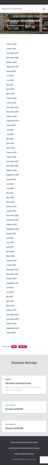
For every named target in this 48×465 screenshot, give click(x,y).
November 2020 (12, 319)
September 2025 (12, 67)
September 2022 (12, 229)
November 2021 (12, 274)
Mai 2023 (9, 193)
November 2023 (12, 166)
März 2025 (10, 94)
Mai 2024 (9, 139)
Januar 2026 (11, 49)
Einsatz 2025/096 (14, 428)
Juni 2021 (10, 292)
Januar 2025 (11, 103)
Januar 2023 (11, 211)
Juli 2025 (9, 76)
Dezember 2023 (12, 161)
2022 (14, 346)
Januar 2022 (11, 265)
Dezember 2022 (12, 215)
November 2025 (12, 58)
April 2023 (10, 197)
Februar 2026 (11, 44)
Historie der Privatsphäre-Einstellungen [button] (24, 448)
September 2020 (12, 328)
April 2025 (10, 89)
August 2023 (11, 179)
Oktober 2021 (11, 279)
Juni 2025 (10, 80)
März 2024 (10, 148)
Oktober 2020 (11, 324)
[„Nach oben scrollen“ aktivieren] (43, 460)
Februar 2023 (11, 206)
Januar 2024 (11, 157)
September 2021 (12, 283)
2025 (7, 405)
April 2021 (10, 301)
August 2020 (11, 333)
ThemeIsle (32, 459)
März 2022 (10, 256)
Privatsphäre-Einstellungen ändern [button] (24, 442)
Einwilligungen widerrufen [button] (24, 454)
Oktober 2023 (11, 170)
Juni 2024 (10, 134)
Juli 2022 (9, 238)
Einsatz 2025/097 (14, 409)
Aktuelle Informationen (18, 383)
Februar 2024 (11, 152)
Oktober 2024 (11, 116)
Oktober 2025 (11, 62)
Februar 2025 (11, 98)
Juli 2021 (9, 288)
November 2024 (12, 112)
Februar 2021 (11, 310)
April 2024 (10, 143)
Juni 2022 (10, 242)
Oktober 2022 (11, 224)
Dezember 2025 (12, 53)
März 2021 (10, 306)
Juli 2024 (9, 130)
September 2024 (12, 121)
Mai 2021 (9, 297)
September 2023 (12, 175)
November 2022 (12, 220)
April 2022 (10, 252)
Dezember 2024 (12, 107)
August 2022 (11, 233)
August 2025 (11, 71)
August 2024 (11, 125)
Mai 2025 (9, 85)
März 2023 (10, 202)
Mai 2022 (9, 247)
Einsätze (23, 346)
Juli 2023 (9, 184)
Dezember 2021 (12, 270)
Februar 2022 (11, 261)
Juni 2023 (10, 188)
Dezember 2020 (12, 315)
